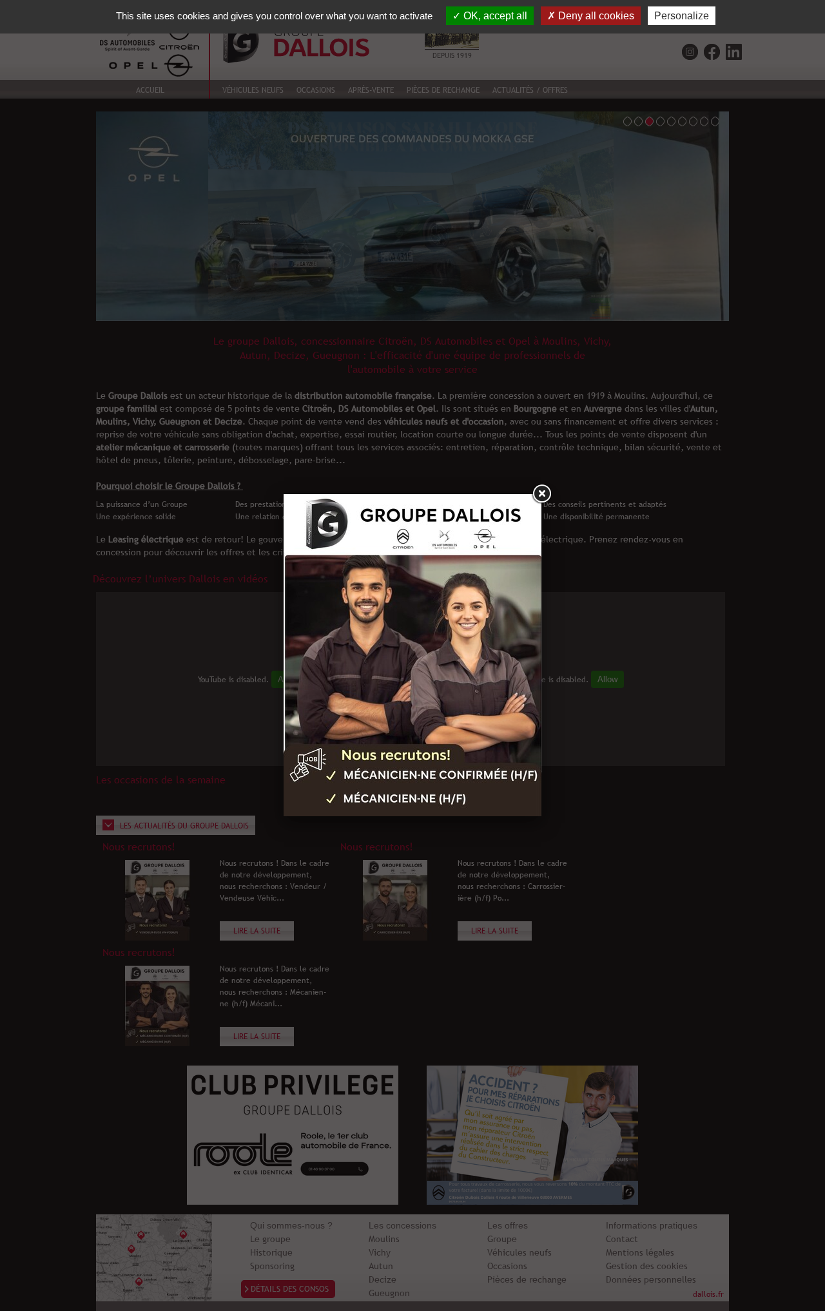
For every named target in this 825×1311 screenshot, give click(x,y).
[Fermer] (541, 494)
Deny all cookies (595, 15)
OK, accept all (494, 15)
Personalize (681, 15)
